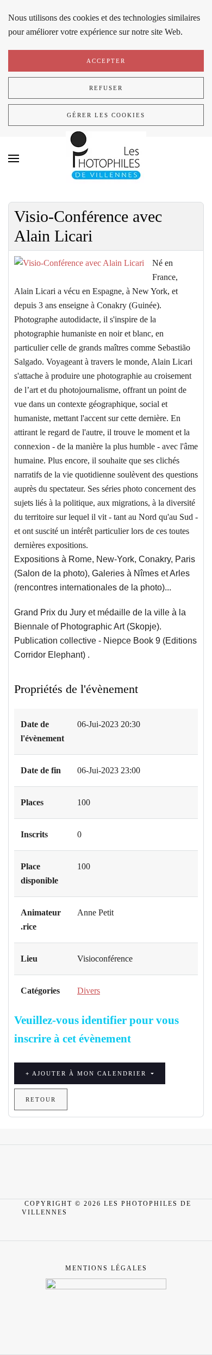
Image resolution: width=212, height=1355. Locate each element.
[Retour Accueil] (106, 158)
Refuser (106, 88)
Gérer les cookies (106, 115)
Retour (41, 1099)
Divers (88, 990)
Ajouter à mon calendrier (89, 1073)
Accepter (106, 61)
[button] (13, 158)
